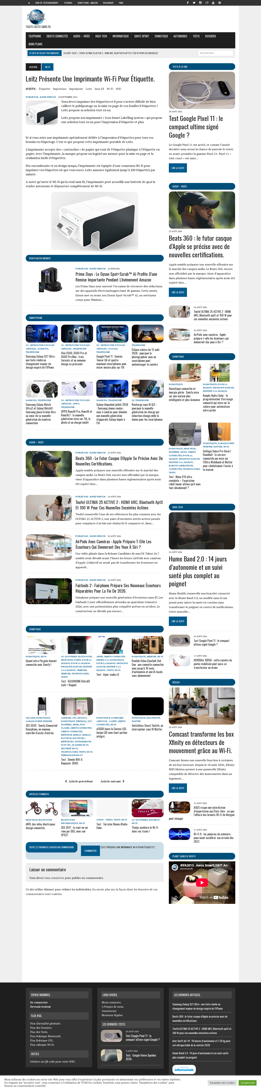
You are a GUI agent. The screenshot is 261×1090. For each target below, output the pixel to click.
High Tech (101, 36)
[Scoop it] (232, 2)
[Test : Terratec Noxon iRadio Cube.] (112, 815)
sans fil (99, 89)
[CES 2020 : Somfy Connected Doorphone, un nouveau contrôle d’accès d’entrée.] (42, 713)
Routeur (66, 738)
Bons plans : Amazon (88, 2)
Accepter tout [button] (247, 1082)
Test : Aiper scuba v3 (107, 674)
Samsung (43, 348)
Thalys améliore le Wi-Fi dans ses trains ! (145, 829)
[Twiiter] (194, 2)
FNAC (121, 2)
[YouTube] (213, 2)
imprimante (76, 89)
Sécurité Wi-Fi (69, 748)
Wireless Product (72, 755)
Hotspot (154, 819)
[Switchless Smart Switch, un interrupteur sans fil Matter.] (148, 713)
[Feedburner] (226, 2)
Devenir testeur (40, 1006)
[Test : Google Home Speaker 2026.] (111, 1059)
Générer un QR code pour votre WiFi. (52, 1061)
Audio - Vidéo (104, 819)
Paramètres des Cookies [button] (222, 1082)
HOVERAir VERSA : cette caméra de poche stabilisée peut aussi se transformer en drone (213, 664)
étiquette (44, 89)
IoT (90, 721)
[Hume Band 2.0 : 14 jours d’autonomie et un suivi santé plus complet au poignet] (202, 547)
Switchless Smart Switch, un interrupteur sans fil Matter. (147, 727)
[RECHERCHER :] (215, 52)
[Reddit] (207, 2)
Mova (184, 452)
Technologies (80, 673)
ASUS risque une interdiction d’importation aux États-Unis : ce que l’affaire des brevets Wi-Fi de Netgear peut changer (202, 813)
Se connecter (39, 1002)
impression (59, 89)
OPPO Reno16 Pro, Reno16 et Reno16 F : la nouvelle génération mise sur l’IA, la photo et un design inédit (76, 417)
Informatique (121, 36)
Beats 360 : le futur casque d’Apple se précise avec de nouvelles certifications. (119, 461)
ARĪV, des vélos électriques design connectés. (40, 826)
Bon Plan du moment (40, 258)
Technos (68, 2)
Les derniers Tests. (114, 1024)
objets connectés (57, 36)
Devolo (82, 717)
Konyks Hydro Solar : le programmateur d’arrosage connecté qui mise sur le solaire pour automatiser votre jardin (218, 402)
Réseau (176, 682)
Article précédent (81, 781)
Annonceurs (109, 1011)
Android (66, 717)
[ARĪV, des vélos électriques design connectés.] (42, 815)
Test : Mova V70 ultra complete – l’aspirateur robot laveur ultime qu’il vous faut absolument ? (185, 482)
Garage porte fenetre (39, 721)
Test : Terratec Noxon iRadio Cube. (111, 826)
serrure (82, 670)
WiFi (118, 89)
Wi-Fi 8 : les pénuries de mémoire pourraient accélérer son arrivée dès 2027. (213, 838)
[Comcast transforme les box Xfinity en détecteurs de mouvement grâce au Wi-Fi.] (202, 722)
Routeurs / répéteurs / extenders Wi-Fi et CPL (76, 741)
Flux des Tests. (39, 1032)
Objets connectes (71, 731)
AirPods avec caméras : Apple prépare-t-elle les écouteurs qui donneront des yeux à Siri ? (113, 544)
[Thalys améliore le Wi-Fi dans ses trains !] (148, 815)
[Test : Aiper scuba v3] (112, 651)
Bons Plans (35, 44)
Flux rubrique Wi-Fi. (42, 1044)
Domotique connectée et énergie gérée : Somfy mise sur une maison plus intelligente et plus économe (184, 394)
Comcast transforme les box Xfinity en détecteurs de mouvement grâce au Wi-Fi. (201, 742)
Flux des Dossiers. (41, 1027)
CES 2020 (30, 717)
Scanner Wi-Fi (80, 745)
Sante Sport (141, 36)
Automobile (180, 36)
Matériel (66, 724)
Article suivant (110, 781)
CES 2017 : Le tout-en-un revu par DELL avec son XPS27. (74, 831)
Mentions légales (112, 1015)
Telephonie (34, 36)
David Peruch (48, 97)
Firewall (81, 721)
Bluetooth (85, 656)
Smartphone (35, 318)
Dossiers (210, 36)
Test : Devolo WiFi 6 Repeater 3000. (71, 761)
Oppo (76, 403)
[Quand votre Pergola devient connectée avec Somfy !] (42, 651)
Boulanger (108, 2)
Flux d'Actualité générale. (45, 1023)
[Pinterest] (219, 2)
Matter (136, 721)
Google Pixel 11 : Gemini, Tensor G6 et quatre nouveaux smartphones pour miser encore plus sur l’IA (111, 361)
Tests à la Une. (180, 66)
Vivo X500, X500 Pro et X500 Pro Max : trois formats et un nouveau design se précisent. (74, 358)
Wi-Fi (110, 89)
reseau (77, 734)
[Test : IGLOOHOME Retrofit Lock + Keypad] (77, 651)
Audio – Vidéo (81, 36)
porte (77, 660)
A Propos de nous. (113, 1006)
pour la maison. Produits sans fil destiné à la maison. (76, 666)
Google (113, 348)
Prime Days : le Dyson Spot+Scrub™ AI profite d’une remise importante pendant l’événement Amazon (116, 277)
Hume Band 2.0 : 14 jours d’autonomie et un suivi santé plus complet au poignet (198, 571)
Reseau (87, 734)
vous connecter (54, 878)
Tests (196, 36)
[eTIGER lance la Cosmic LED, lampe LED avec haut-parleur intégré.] (112, 713)
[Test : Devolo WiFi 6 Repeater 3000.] (77, 713)
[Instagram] (200, 2)
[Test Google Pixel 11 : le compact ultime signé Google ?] (202, 106)
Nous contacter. (111, 1002)
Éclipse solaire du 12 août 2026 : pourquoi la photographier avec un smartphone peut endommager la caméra (145, 357)
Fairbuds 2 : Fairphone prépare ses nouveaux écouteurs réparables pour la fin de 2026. (118, 588)
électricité (153, 717)
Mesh (76, 724)
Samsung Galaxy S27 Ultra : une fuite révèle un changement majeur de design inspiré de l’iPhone (41, 361)
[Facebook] (188, 2)
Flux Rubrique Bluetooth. (45, 1036)
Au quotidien (69, 656)
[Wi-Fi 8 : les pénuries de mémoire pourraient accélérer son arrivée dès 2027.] (179, 838)
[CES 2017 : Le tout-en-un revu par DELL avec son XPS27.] (77, 815)
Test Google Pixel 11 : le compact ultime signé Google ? (196, 126)
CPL (74, 717)
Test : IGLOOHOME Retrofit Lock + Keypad (75, 683)
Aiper (99, 656)
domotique (35, 629)
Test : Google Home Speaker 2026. (141, 1057)
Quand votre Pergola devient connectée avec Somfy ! (41, 663)
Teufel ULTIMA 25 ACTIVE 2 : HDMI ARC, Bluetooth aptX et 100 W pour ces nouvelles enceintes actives (119, 505)
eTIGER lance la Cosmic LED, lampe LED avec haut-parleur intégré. (111, 732)
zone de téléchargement (46, 2)
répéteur (66, 734)
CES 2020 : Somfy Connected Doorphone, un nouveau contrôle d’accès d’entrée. (41, 729)
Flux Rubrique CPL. (42, 1040)
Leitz (89, 89)
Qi (133, 400)
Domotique (161, 36)
